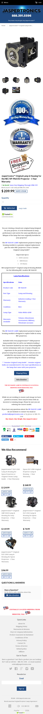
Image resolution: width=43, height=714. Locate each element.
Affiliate (21, 652)
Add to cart (6, 494)
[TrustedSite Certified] (8, 215)
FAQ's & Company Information (21, 632)
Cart (40, 2)
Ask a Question (21, 379)
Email (21, 678)
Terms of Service (22, 646)
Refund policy (21, 649)
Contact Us (21, 643)
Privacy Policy (21, 640)
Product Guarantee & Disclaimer (21, 635)
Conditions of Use (21, 638)
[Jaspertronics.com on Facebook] (16, 669)
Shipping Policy (21, 373)
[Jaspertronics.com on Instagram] (26, 669)
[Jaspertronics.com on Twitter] (10, 669)
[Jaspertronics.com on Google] (21, 669)
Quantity (5, 198)
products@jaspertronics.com (12, 414)
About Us (21, 624)
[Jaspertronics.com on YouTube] (32, 669)
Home (3, 25)
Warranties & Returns (22, 629)
